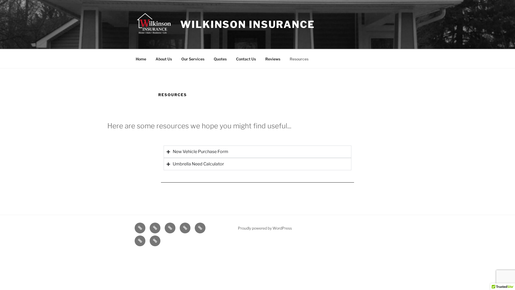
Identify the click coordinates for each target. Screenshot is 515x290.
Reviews (272, 59)
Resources (299, 59)
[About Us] (155, 228)
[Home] (140, 228)
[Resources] (155, 240)
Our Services (192, 59)
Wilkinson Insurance (247, 24)
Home (141, 59)
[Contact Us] (200, 228)
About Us (164, 59)
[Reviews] (140, 240)
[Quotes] (185, 228)
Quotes (220, 59)
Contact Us (246, 59)
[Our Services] (170, 228)
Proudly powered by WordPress (265, 228)
